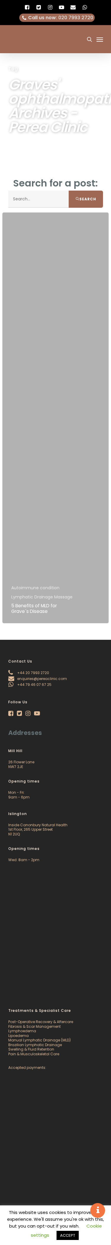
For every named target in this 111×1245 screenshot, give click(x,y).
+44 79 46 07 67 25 (34, 684)
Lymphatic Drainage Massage (42, 597)
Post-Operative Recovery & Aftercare (40, 1021)
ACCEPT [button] (67, 1235)
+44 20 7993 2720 (32, 672)
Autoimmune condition (35, 588)
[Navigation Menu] (99, 39)
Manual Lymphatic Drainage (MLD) (39, 1040)
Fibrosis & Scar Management (34, 1026)
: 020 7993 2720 (60, 17)
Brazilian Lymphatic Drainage (35, 1044)
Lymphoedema (22, 1030)
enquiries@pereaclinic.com (41, 678)
